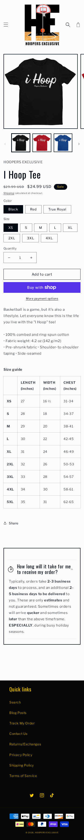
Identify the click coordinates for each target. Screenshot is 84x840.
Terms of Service (23, 776)
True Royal (57, 209)
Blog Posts (18, 713)
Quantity (10, 248)
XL (70, 228)
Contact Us (18, 734)
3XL (30, 238)
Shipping (9, 193)
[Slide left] (5, 144)
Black (13, 209)
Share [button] (13, 523)
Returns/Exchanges (25, 744)
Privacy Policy (20, 755)
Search (15, 702)
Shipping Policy (21, 765)
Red (33, 209)
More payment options (42, 298)
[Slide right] (79, 144)
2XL (11, 238)
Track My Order (22, 723)
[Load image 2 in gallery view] (41, 142)
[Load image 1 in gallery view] (20, 142)
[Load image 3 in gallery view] (63, 142)
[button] (6, 25)
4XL (49, 238)
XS (10, 228)
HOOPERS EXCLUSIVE (46, 832)
